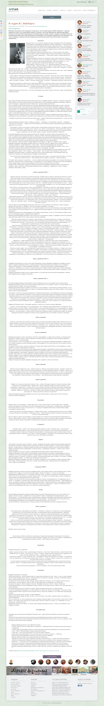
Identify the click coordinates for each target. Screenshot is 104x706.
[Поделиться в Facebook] (1, 21)
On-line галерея (15, 684)
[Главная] (15, 10)
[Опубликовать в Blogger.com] (1, 28)
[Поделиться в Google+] (1, 23)
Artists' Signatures (15, 694)
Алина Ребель (86, 30)
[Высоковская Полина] (85, 662)
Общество (41, 10)
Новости (63, 10)
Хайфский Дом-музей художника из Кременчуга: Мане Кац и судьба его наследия (86, 95)
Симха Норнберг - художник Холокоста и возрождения (84, 26)
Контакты (13, 697)
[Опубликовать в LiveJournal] (1, 37)
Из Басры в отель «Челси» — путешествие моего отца (84, 103)
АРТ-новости (14, 687)
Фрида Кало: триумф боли (84, 34)
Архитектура (34, 694)
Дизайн (32, 692)
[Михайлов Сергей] (78, 662)
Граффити (33, 695)
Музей (12, 692)
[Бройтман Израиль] (55, 662)
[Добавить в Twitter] (1, 26)
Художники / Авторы (16, 686)
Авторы (55, 10)
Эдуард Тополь (86, 37)
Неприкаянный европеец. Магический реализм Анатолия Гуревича (85, 60)
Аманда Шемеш (86, 99)
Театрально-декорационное (38, 690)
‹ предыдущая (82, 109)
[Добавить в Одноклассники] (1, 35)
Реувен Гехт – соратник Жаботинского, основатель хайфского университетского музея (86, 76)
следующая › (84, 114)
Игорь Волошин (86, 81)
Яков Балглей (80, 68)
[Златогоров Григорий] (33, 662)
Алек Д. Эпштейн (86, 22)
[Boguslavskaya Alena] (63, 662)
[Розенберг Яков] (92, 662)
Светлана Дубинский (41, 26)
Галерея (49, 10)
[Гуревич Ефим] (40, 662)
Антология (77, 10)
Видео (69, 10)
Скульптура (33, 684)
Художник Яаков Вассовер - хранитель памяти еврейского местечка (84, 50)
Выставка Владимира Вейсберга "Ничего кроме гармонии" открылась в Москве (38, 650)
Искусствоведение (88, 10)
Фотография (34, 689)
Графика (33, 686)
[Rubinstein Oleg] (11, 662)
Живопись (33, 682)
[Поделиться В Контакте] (1, 30)
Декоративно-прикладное (37, 687)
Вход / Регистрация (82, 2)
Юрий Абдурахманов (87, 65)
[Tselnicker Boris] (48, 662)
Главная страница (15, 682)
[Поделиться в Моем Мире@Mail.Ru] (1, 32)
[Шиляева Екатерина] (70, 662)
